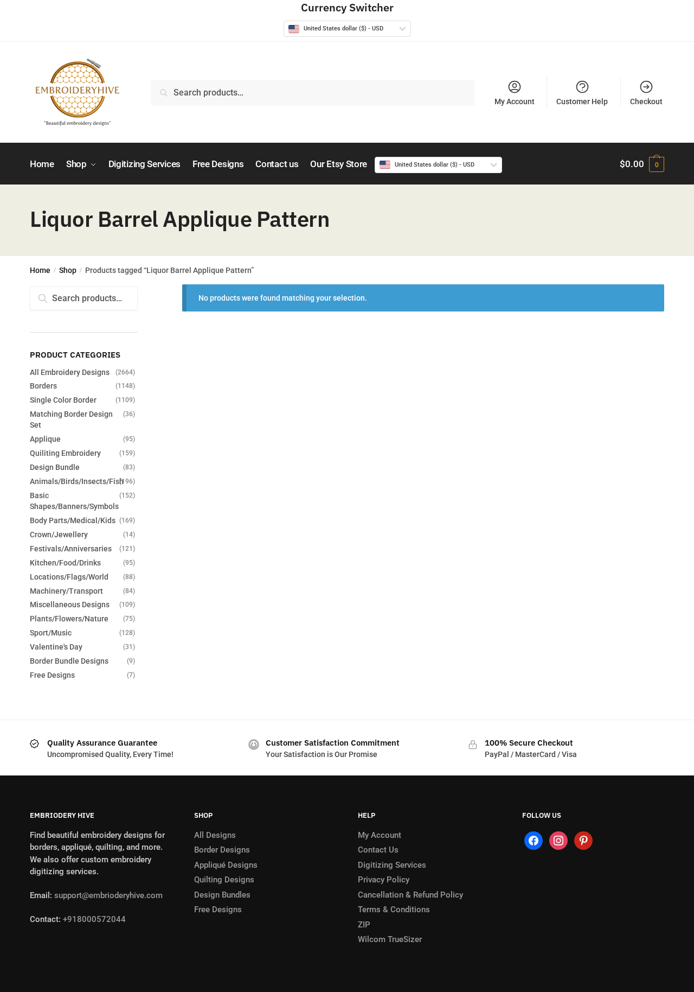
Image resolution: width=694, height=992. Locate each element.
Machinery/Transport (66, 591)
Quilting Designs (224, 880)
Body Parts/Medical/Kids (72, 520)
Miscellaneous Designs (70, 604)
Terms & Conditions (394, 909)
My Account (514, 101)
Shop (67, 270)
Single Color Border (63, 400)
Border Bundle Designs (69, 661)
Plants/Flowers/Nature (69, 618)
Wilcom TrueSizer (390, 939)
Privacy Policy (383, 880)
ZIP (364, 925)
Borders (43, 385)
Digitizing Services (392, 865)
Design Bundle (55, 467)
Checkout (646, 101)
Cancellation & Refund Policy (410, 895)
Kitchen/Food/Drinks (65, 562)
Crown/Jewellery (59, 534)
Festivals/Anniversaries (71, 548)
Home (40, 270)
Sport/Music (51, 632)
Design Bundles (222, 895)
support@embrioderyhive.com (107, 895)
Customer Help (582, 101)
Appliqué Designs (226, 865)
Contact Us (378, 850)
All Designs (215, 835)
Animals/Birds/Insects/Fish (77, 481)
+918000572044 (94, 919)
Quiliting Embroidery (65, 453)
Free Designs (52, 675)
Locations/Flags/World (69, 577)
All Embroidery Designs (70, 372)
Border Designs (222, 850)
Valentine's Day (56, 647)
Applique (45, 439)
